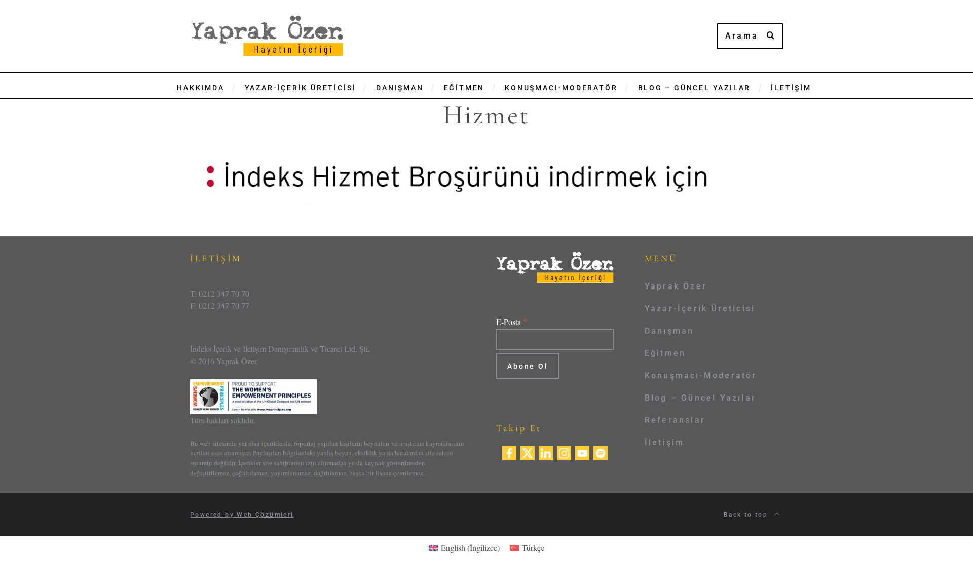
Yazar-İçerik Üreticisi (700, 308)
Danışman (669, 331)
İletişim (665, 442)
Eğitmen (665, 353)
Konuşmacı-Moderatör (701, 375)
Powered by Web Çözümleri (242, 514)
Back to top (747, 514)
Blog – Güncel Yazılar (700, 398)
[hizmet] (456, 174)
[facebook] (509, 451)
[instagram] (564, 451)
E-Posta (512, 321)
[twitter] (527, 451)
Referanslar (675, 420)
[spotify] (600, 451)
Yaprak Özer (676, 286)
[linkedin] (546, 451)
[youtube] (582, 451)
